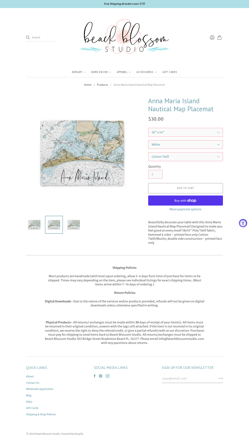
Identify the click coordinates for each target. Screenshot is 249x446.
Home (88, 84)
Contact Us (32, 382)
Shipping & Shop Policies (41, 414)
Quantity (154, 166)
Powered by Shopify (72, 433)
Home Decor (99, 72)
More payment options (186, 209)
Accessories (145, 72)
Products (102, 84)
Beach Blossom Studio (47, 433)
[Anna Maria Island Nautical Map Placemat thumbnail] (34, 225)
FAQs (29, 401)
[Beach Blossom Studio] (124, 37)
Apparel (122, 72)
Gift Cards (169, 72)
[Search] (28, 37)
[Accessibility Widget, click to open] (243, 223)
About (30, 376)
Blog (28, 395)
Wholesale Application (39, 389)
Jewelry (77, 72)
